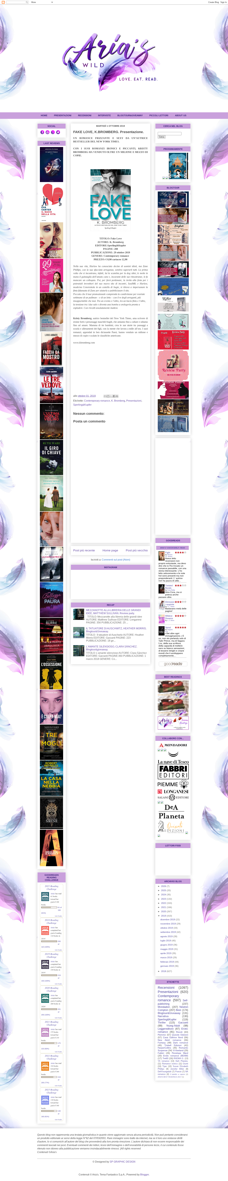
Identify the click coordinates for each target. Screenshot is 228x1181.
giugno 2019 (166, 944)
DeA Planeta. (182, 1061)
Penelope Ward (180, 1053)
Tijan (164, 1066)
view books (58, 916)
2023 (164, 899)
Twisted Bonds (169, 586)
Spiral (168, 627)
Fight (167, 552)
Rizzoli (179, 1032)
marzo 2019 (166, 957)
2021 (164, 907)
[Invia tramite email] (105, 396)
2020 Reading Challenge (51, 989)
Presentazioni (133, 400)
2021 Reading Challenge (51, 1023)
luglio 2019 (166, 940)
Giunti (185, 1064)
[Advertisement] (110, 518)
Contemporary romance (97, 400)
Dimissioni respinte (170, 603)
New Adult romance (169, 1040)
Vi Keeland (178, 1050)
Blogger (144, 1174)
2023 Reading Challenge (51, 1091)
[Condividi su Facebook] (114, 396)
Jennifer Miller (177, 1069)
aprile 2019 (166, 953)
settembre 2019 (168, 932)
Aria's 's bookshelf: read (172, 548)
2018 (164, 971)
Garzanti (183, 1022)
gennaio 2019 (167, 966)
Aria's (53, 893)
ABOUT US (180, 115)
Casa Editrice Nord (173, 1037)
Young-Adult (173, 1025)
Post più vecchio (137, 550)
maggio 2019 (167, 949)
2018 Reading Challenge (51, 921)
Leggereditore (166, 1028)
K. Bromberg (118, 400)
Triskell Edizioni (172, 1045)
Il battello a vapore (177, 1074)
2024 (164, 894)
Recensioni (166, 988)
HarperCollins (164, 1048)
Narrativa (163, 1016)
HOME (44, 115)
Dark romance (180, 1042)
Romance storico (170, 1064)
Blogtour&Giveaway (130, 115)
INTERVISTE (104, 115)
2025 (164, 890)
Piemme (162, 1035)
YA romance (163, 1061)
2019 (164, 916)
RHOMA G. (179, 1058)
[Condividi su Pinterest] (116, 396)
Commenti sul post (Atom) (116, 559)
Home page (110, 550)
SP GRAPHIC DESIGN (122, 1161)
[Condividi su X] (111, 396)
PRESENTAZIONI (62, 115)
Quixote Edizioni (180, 1035)
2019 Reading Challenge (51, 955)
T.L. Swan (170, 606)
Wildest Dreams (169, 617)
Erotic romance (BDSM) (175, 1055)
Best (178, 1010)
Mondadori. (164, 1006)
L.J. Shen (170, 620)
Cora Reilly (171, 590)
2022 (164, 903)
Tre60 (165, 1058)
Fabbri (161, 1053)
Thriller (162, 1022)
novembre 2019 (168, 923)
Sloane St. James (168, 555)
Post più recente (84, 550)
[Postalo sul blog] (108, 396)
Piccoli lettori (158, 115)
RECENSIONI (84, 115)
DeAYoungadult (164, 1072)
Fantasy (162, 1042)
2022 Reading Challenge (51, 1057)
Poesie (178, 1072)
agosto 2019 (166, 936)
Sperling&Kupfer (82, 404)
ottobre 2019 (167, 928)
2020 (164, 911)
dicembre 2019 (168, 919)
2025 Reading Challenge (51, 887)
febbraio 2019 (167, 962)
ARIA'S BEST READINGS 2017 (169, 1077)
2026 (164, 886)
